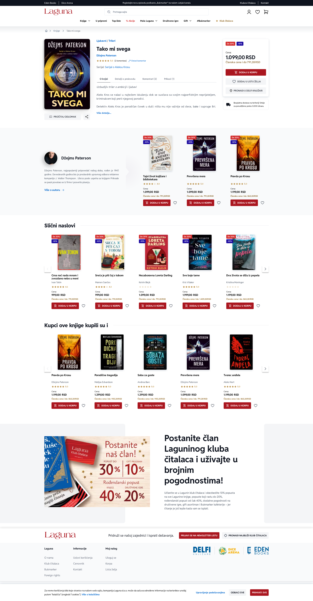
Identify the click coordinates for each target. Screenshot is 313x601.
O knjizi (104, 78)
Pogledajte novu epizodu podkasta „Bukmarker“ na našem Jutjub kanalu (157, 2)
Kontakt (265, 2)
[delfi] (202, 551)
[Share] (86, 116)
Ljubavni (101, 41)
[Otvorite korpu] (266, 12)
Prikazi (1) (169, 78)
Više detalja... (104, 112)
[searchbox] (156, 11)
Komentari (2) (149, 78)
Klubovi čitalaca (247, 2)
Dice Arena (67, 2)
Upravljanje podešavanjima (210, 592)
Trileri (112, 41)
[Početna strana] (59, 12)
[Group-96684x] (258, 551)
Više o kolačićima (91, 594)
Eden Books (50, 2)
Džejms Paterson (106, 55)
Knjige (56, 30)
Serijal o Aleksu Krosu (117, 67)
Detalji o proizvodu (125, 78)
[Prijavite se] (249, 12)
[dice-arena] (229, 551)
